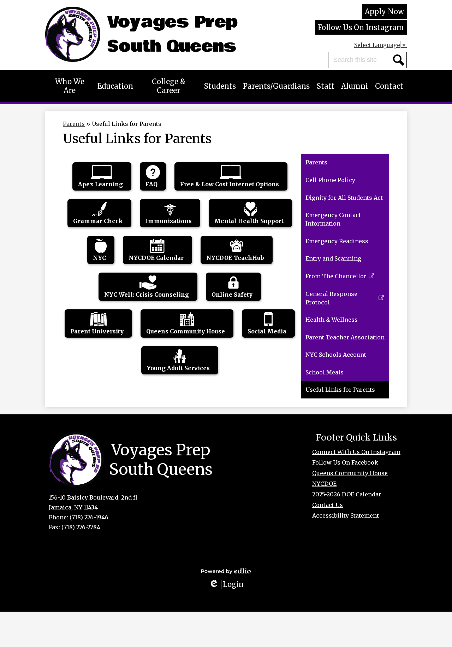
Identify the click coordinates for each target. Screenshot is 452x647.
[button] (69, 86)
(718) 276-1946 (89, 517)
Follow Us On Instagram (361, 27)
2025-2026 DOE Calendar (346, 494)
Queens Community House (350, 473)
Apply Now (384, 11)
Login (229, 584)
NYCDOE (324, 483)
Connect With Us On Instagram (356, 451)
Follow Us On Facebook (345, 462)
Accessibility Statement (345, 515)
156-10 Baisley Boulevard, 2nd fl (93, 497)
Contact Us (327, 504)
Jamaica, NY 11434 (73, 507)
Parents (74, 123)
